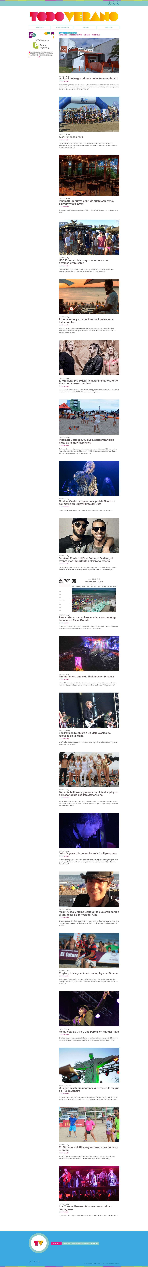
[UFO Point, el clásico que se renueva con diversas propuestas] (89, 237)
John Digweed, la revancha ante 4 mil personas (88, 853)
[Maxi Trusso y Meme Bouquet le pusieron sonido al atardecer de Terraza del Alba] (89, 889)
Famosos (85, 27)
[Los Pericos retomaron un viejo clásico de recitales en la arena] (89, 710)
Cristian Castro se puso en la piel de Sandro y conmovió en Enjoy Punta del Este (87, 502)
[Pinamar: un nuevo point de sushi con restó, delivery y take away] (89, 175)
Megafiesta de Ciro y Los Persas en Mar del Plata (89, 1031)
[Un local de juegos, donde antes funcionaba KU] (89, 55)
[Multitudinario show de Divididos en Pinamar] (89, 653)
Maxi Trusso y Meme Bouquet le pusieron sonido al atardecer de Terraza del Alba (89, 913)
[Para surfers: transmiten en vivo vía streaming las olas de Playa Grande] (89, 594)
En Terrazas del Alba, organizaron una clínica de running (88, 1149)
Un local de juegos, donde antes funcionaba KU (88, 78)
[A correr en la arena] (89, 114)
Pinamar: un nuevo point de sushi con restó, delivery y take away (86, 202)
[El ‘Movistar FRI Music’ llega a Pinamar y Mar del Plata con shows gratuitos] (89, 357)
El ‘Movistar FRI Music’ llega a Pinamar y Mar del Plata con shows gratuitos (88, 382)
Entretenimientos (62, 27)
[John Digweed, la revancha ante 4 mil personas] (89, 830)
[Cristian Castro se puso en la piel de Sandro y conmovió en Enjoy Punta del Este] (89, 478)
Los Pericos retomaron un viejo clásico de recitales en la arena (85, 734)
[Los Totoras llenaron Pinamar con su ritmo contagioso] (89, 1183)
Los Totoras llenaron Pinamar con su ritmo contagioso (85, 1208)
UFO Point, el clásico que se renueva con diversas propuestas (84, 261)
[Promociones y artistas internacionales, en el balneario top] (89, 296)
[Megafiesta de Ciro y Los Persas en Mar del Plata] (89, 1008)
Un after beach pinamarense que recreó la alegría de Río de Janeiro (89, 1089)
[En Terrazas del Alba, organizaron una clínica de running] (89, 1124)
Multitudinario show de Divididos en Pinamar (86, 676)
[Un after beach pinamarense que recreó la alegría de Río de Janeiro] (89, 1065)
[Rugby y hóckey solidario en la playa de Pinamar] (89, 950)
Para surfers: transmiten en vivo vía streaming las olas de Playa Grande (87, 619)
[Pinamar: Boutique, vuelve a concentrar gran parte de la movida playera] (89, 417)
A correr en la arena (71, 136)
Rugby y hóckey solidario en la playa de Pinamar (89, 973)
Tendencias (108, 27)
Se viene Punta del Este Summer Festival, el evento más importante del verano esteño (86, 560)
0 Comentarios (65, 81)
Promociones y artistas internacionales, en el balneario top (86, 321)
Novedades (39, 27)
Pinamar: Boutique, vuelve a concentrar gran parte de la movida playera (86, 441)
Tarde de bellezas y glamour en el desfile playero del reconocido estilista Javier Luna (89, 793)
